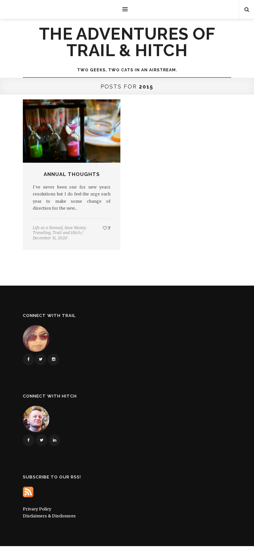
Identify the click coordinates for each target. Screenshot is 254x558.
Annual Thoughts (72, 174)
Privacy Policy (37, 508)
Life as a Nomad (48, 227)
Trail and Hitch (67, 232)
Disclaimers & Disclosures (49, 515)
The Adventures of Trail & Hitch (127, 42)
